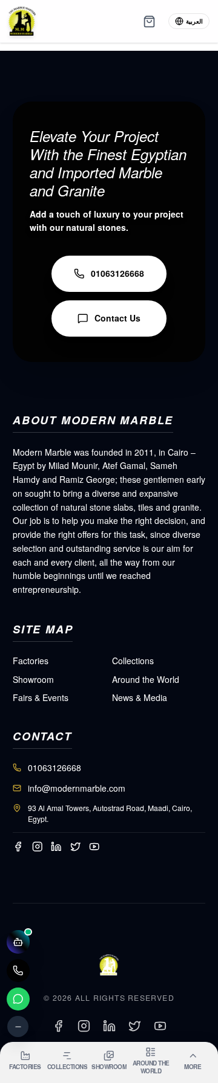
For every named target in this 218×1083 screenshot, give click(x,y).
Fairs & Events (40, 697)
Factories (30, 661)
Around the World (145, 679)
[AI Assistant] (18, 942)
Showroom (33, 679)
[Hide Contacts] (17, 1026)
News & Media (139, 697)
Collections (133, 661)
